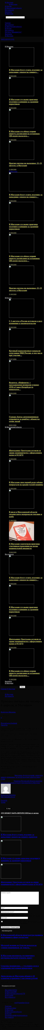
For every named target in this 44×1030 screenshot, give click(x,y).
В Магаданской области (13, 8)
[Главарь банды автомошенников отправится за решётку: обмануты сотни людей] (21, 413)
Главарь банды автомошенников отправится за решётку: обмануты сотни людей (24, 419)
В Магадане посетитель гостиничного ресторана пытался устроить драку (17, 956)
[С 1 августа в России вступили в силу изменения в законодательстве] (21, 317)
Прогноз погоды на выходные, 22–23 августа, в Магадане (25, 164)
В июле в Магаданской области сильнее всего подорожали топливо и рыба (25, 514)
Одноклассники (10, 1008)
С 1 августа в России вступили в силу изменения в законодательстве (25, 322)
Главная (7, 23)
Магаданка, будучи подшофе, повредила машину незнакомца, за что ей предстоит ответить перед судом (22, 777)
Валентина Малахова (8, 712)
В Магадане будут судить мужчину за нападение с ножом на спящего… (25, 71)
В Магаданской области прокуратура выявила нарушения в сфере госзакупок (22, 936)
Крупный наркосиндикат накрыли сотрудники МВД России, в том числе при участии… (25, 353)
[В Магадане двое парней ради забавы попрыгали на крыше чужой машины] (21, 478)
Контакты (8, 12)
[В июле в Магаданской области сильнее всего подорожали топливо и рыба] (21, 508)
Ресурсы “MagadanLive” (13, 32)
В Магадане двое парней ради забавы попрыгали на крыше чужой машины (26, 483)
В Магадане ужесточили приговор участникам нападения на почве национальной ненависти (24, 546)
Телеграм (8, 1006)
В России (8, 6)
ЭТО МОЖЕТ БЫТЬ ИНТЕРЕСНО (14, 813)
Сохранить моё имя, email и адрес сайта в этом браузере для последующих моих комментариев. (21, 922)
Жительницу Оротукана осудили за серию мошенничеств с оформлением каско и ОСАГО (25, 452)
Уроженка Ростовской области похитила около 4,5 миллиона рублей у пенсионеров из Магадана (21, 782)
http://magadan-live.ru (8, 797)
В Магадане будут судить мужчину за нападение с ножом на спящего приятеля (19, 836)
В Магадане (9, 2)
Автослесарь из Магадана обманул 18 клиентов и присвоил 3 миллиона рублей (19, 977)
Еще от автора (33, 813)
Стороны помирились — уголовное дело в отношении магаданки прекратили (20, 967)
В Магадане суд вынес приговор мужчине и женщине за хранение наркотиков (23, 101)
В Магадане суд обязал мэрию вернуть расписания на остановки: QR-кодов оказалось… (24, 133)
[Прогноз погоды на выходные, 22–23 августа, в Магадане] (21, 159)
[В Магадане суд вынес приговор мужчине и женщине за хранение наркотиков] (21, 95)
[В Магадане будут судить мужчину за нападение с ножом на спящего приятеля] (21, 66)
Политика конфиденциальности (16, 1015)
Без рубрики (10, 997)
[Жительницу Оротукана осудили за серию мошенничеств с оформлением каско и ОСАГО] (21, 446)
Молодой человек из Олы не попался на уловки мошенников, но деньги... (19, 946)
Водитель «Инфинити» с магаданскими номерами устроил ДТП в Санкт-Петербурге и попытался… (24, 386)
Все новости (9, 10)
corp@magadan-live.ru (21, 1003)
